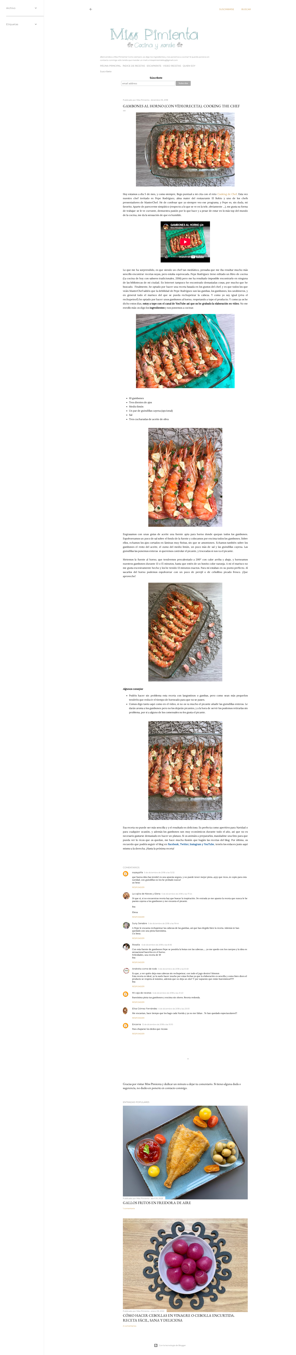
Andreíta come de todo (144, 968)
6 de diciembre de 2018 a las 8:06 (157, 945)
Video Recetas (172, 65)
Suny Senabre (139, 923)
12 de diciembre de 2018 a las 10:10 (157, 1024)
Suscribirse (226, 9)
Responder (138, 887)
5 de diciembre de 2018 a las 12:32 (159, 872)
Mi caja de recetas (141, 992)
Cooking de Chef (227, 194)
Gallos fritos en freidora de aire (157, 1202)
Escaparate (154, 65)
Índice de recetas (134, 65)
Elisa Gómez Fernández (144, 1008)
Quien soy (189, 65)
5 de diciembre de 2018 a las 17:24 (177, 894)
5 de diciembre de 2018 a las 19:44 (163, 923)
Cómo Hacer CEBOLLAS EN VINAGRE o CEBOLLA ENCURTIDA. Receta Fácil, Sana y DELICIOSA (179, 1318)
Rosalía (136, 944)
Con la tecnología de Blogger (172, 1345)
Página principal (110, 65)
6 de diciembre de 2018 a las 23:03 (173, 1008)
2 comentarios (129, 1326)
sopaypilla (137, 872)
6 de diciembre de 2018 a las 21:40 (168, 993)
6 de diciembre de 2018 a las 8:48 (173, 969)
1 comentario (129, 1208)
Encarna (136, 1024)
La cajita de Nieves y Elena (146, 893)
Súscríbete (156, 78)
